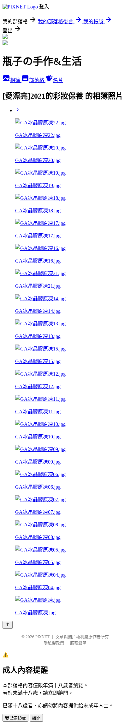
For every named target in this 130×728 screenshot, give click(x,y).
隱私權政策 (54, 643)
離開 (36, 718)
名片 (58, 80)
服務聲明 (78, 643)
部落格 (37, 80)
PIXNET (42, 636)
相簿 (15, 80)
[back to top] (8, 625)
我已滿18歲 (15, 718)
